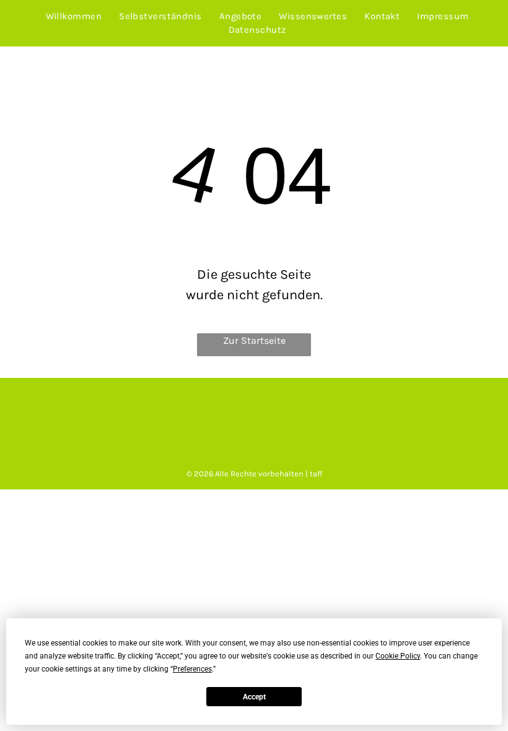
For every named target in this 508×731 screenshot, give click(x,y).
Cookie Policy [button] (397, 656)
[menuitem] (74, 16)
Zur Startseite (254, 340)
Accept (254, 697)
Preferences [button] (192, 669)
